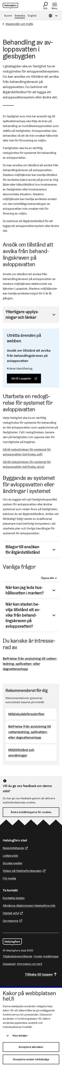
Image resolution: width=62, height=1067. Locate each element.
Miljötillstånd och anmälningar (21, 753)
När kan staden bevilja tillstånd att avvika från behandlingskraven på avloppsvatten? (23, 615)
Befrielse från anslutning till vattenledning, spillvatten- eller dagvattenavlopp (30, 663)
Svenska (20, 15)
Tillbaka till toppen (39, 974)
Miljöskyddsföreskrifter (26, 714)
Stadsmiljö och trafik (19, 24)
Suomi (8, 15)
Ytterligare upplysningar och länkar (22, 314)
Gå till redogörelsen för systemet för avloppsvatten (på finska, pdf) (27, 451)
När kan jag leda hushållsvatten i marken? (25, 590)
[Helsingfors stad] (12, 942)
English (32, 15)
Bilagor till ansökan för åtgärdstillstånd (23, 549)
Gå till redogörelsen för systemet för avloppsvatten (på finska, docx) (27, 464)
